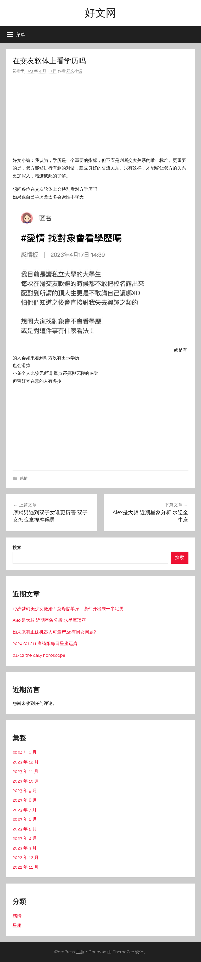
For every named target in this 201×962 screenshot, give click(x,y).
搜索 (17, 547)
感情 (24, 478)
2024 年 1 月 (25, 752)
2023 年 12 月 (26, 762)
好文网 (100, 12)
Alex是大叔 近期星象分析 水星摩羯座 (49, 620)
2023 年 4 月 (25, 838)
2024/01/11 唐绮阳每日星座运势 (45, 643)
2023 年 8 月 (25, 800)
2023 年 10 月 (26, 781)
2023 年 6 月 (25, 819)
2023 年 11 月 (25, 771)
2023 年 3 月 (25, 848)
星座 (17, 925)
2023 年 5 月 (25, 828)
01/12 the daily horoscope (39, 655)
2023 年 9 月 (25, 790)
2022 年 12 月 (26, 857)
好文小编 (74, 71)
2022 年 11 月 (25, 867)
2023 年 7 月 (25, 809)
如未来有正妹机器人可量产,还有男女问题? (54, 632)
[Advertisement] (100, 115)
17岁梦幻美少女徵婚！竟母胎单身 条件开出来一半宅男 (68, 608)
